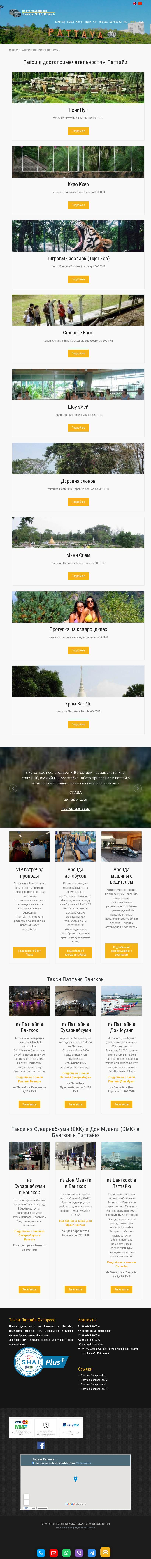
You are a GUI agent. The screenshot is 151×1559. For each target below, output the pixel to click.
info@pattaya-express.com (96, 1330)
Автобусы (116, 22)
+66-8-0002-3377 (91, 1326)
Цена (88, 22)
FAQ (141, 22)
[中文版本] (139, 3)
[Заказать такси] (107, 1554)
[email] (56, 1554)
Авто (79, 22)
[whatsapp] (68, 1554)
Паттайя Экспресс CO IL (94, 1389)
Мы (125, 22)
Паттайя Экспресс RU (93, 1375)
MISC (133, 22)
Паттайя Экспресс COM (94, 1380)
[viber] (81, 1554)
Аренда (103, 22)
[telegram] (94, 1554)
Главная (60, 22)
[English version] (134, 3)
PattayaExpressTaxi (92, 1344)
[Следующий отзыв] (138, 788)
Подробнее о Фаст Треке (29, 952)
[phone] (43, 1554)
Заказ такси (29, 1104)
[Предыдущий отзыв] (13, 788)
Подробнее (78, 131)
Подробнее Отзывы (75, 808)
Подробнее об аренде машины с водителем (121, 950)
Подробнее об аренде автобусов (75, 952)
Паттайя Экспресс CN (93, 1384)
